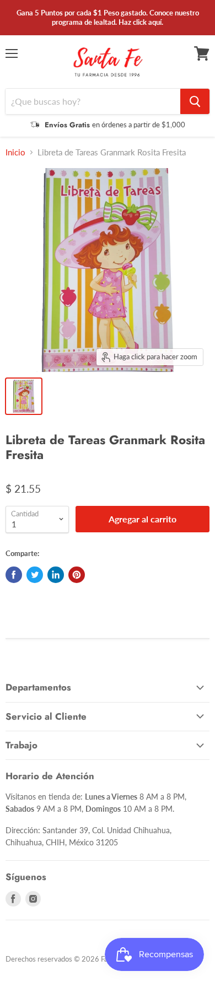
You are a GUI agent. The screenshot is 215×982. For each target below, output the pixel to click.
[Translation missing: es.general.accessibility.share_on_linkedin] (55, 574)
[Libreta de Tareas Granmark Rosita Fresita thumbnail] (23, 396)
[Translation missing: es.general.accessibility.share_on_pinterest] (76, 574)
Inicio (15, 152)
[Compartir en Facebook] (14, 574)
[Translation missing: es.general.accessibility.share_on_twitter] (34, 574)
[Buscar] (194, 101)
